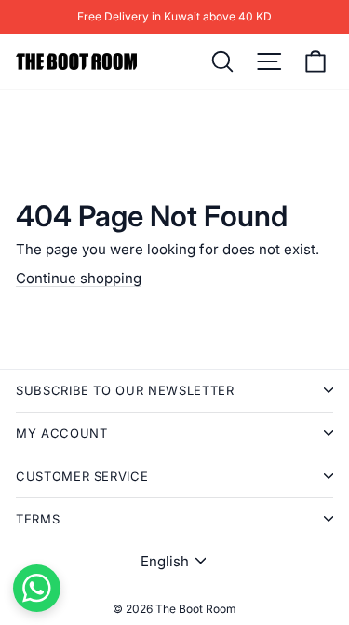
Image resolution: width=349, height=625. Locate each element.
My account (62, 433)
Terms (38, 518)
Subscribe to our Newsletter (125, 390)
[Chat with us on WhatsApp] (36, 588)
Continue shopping (78, 278)
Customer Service (82, 476)
